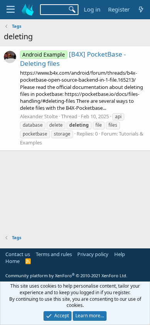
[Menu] (11, 9)
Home (12, 261)
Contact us (17, 254)
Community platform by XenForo (66, 275)
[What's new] (140, 9)
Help (119, 254)
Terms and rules (54, 254)
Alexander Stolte (39, 116)
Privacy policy (92, 254)
